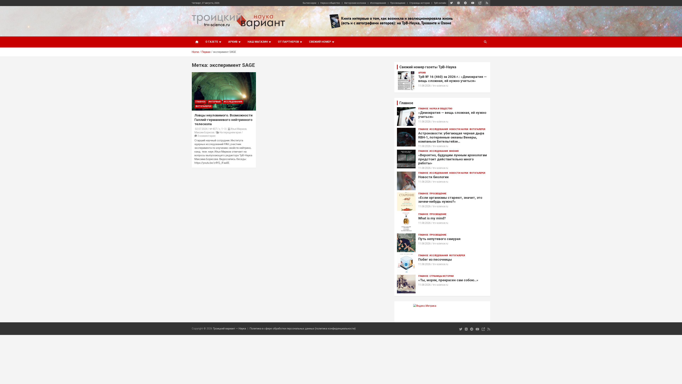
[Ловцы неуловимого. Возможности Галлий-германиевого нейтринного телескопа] (224, 91)
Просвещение (397, 3)
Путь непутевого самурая (439, 239)
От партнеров (288, 41)
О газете (211, 41)
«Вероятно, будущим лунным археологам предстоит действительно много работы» (452, 159)
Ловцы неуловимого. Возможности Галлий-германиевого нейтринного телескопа (223, 119)
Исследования (378, 3)
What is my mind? (432, 218)
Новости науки (458, 129)
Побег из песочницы (435, 259)
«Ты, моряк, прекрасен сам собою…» (448, 280)
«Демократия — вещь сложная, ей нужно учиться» (452, 115)
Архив (232, 41)
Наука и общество (330, 3)
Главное (200, 101)
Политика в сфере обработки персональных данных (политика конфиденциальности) (303, 328)
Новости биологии (433, 177)
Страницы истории (419, 3)
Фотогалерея (203, 106)
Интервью (215, 101)
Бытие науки (309, 3)
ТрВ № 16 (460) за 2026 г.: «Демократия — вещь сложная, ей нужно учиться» (452, 79)
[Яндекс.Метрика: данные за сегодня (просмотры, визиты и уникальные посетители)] (424, 306)
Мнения (454, 151)
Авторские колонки (355, 3)
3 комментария (206, 135)
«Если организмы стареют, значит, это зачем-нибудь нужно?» (450, 200)
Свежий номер (320, 41)
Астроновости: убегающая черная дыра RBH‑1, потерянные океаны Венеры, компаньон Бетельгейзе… (451, 137)
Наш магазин (258, 41)
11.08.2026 (424, 85)
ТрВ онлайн (440, 3)
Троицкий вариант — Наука (229, 328)
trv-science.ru (440, 85)
